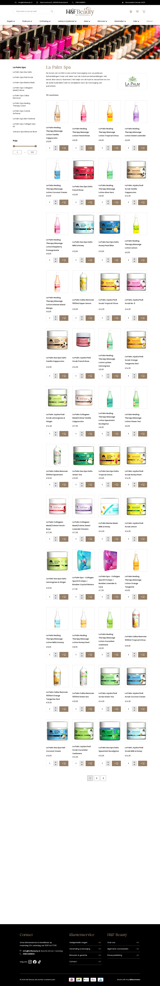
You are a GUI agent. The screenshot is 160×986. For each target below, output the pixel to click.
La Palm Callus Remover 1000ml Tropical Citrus (136, 638)
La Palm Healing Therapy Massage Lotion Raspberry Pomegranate (54, 245)
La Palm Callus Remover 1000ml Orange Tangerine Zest (57, 695)
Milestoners (135, 979)
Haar (86, 21)
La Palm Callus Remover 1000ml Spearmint (57, 473)
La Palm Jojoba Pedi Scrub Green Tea (108, 695)
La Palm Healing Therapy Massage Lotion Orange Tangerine (133, 581)
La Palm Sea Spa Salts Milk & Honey (82, 244)
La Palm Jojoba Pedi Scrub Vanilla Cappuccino (134, 189)
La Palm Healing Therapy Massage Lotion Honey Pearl (81, 639)
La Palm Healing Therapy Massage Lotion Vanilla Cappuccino (54, 132)
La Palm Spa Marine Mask (24, 82)
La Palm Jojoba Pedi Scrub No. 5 (134, 302)
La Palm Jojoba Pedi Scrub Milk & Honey (134, 749)
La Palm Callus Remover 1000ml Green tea (83, 695)
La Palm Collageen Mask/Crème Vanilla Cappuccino (81, 418)
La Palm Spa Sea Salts (22, 72)
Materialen (119, 21)
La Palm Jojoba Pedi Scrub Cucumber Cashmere (81, 750)
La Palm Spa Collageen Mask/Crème (23, 89)
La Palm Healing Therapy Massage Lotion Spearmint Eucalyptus (107, 418)
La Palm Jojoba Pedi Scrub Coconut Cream (135, 695)
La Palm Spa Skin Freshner (24, 118)
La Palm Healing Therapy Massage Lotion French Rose (81, 132)
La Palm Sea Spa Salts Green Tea (82, 473)
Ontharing (44, 21)
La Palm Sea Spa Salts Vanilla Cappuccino (56, 359)
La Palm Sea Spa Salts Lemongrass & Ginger (56, 580)
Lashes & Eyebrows (66, 21)
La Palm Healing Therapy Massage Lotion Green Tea (133, 418)
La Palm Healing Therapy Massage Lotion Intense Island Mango (55, 302)
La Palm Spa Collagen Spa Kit (24, 125)
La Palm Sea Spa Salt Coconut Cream (55, 749)
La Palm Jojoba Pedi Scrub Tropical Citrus (108, 302)
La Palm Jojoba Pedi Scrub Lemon (134, 525)
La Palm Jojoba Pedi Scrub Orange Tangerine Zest (134, 360)
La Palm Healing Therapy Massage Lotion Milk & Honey (55, 639)
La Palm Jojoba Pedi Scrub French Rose (81, 359)
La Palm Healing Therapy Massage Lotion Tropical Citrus (109, 132)
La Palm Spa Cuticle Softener (21, 112)
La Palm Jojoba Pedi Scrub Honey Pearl (134, 473)
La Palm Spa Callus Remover (21, 96)
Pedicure (26, 21)
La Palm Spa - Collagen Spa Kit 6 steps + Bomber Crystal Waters (83, 581)
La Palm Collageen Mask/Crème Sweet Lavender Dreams (81, 525)
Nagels (10, 21)
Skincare (101, 21)
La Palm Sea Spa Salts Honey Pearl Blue (109, 244)
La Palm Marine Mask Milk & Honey (108, 525)
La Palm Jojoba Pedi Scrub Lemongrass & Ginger (55, 418)
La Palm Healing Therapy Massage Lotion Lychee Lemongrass (107, 360)
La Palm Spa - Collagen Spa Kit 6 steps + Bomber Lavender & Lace (109, 581)
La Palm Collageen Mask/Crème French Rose (55, 525)
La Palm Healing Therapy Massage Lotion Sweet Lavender (135, 132)
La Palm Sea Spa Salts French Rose (82, 188)
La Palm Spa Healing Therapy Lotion (21, 104)
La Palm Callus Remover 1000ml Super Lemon (83, 302)
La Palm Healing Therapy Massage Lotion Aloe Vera (107, 189)
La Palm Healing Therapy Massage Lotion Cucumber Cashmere (107, 639)
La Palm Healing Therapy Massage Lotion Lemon (133, 244)
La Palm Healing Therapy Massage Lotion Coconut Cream (56, 189)
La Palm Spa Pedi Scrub (23, 77)
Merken (150, 21)
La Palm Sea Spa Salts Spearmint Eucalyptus (109, 749)
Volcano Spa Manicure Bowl (25, 131)
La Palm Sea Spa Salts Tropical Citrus (109, 473)
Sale (135, 21)
